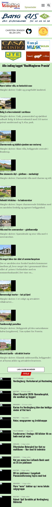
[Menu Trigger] (43, 5)
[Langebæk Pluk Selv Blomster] (43, 35)
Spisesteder (30, 7)
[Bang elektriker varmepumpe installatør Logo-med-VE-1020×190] (26, 21)
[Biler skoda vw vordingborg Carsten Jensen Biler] (18, 34)
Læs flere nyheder (26, 369)
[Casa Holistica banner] (13, 49)
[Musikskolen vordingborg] (38, 49)
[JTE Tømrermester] (13, 60)
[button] (48, 5)
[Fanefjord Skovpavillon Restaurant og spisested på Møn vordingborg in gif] (38, 60)
